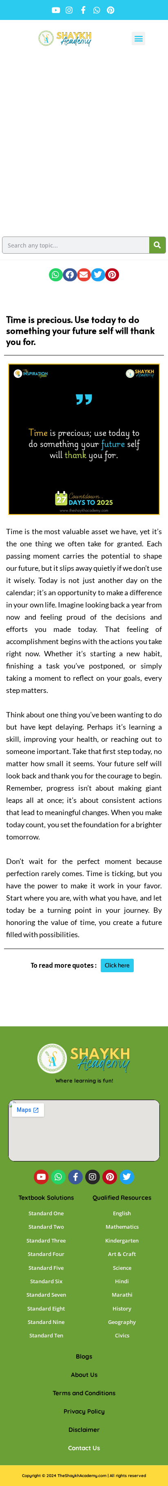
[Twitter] (126, 1177)
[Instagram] (92, 1177)
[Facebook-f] (75, 1177)
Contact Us (84, 1448)
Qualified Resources (122, 1197)
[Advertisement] (84, 144)
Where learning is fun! (84, 1080)
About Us (84, 1375)
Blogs (84, 1356)
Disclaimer (84, 1429)
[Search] (157, 245)
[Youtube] (41, 1177)
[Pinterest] (109, 1177)
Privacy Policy (84, 1411)
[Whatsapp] (58, 1177)
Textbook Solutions (46, 1197)
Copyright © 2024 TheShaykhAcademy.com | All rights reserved (84, 1475)
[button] (138, 38)
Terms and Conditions (84, 1393)
